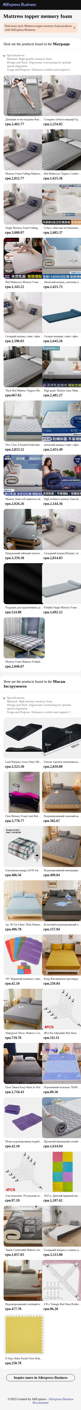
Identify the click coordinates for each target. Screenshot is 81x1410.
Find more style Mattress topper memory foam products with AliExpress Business (38, 27)
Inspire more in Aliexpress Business (41, 1378)
